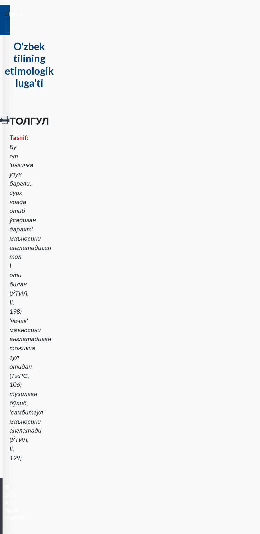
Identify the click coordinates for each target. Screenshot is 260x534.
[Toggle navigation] (14, 26)
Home (14, 13)
